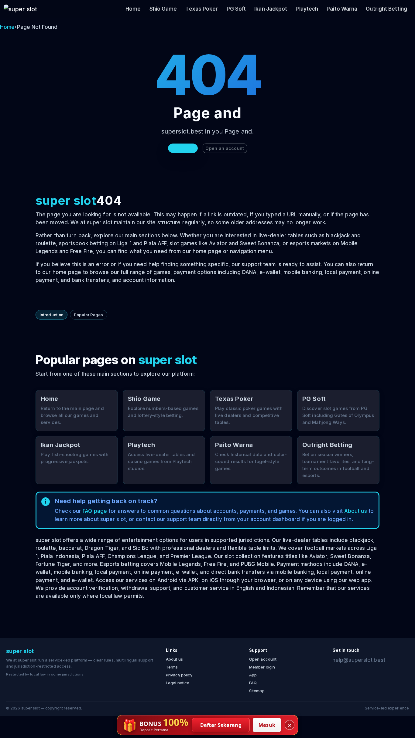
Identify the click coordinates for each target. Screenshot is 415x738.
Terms (172, 667)
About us (355, 511)
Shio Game (163, 9)
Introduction (51, 314)
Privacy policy (179, 674)
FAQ (253, 682)
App (253, 674)
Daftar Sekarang (221, 725)
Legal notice (177, 682)
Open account (262, 659)
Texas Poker (201, 9)
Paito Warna (342, 9)
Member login (262, 667)
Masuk (267, 725)
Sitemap (257, 690)
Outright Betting (386, 9)
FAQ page (95, 511)
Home (133, 9)
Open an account (224, 148)
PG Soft (236, 9)
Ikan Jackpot (270, 9)
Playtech (307, 9)
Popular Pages (88, 314)
